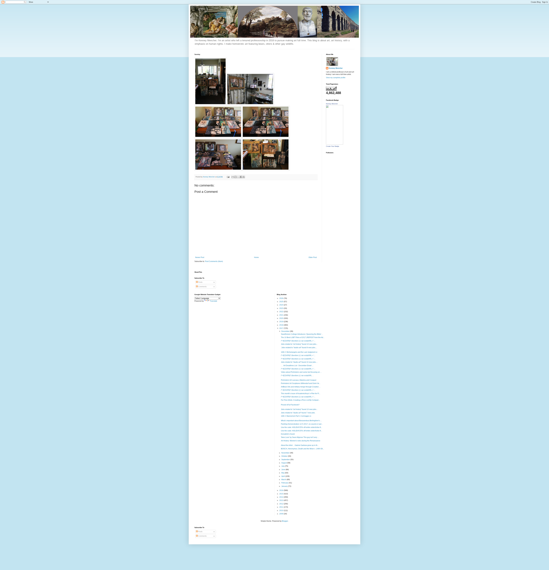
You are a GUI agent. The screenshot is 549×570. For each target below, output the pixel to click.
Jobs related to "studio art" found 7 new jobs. (298, 413)
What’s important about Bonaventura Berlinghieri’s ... (301, 421)
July (283, 466)
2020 (281, 318)
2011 (281, 507)
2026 (281, 298)
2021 (281, 315)
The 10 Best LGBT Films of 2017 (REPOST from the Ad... (302, 337)
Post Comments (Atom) (214, 261)
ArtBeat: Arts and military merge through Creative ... (300, 387)
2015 (281, 494)
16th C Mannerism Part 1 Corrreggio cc (296, 416)
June (283, 470)
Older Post (313, 257)
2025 (281, 302)
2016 (281, 490)
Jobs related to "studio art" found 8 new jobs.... (299, 348)
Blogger (285, 521)
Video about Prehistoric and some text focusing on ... (301, 372)
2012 (281, 504)
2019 (281, 322)
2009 (281, 514)
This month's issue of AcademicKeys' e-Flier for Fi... (300, 394)
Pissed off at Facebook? (290, 405)
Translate (213, 301)
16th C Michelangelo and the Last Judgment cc (299, 352)
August (284, 463)
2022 (281, 312)
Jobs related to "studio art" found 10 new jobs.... (299, 362)
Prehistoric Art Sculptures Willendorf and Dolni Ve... (300, 383)
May (283, 473)
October (284, 456)
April (283, 476)
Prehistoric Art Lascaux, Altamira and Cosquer (298, 380)
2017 (281, 328)
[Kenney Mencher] (334, 144)
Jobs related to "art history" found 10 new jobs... (299, 344)
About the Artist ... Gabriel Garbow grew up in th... (300, 445)
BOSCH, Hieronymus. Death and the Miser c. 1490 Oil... (302, 449)
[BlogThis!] (235, 176)
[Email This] (232, 176)
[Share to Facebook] (240, 176)
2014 (281, 497)
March (284, 480)
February (285, 483)
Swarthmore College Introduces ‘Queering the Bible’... (302, 334)
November (285, 453)
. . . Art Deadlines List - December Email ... (297, 366)
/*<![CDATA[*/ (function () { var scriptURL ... (297, 376)
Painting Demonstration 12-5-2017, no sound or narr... (302, 424)
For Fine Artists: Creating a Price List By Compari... (300, 400)
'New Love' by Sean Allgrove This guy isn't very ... (300, 437)
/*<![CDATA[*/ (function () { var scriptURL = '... (298, 341)
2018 (281, 325)
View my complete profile (335, 78)
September (285, 460)
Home (256, 257)
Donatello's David (288, 434)
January (284, 486)
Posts (200, 282)
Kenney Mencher (336, 68)
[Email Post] (228, 177)
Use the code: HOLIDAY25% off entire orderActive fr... (301, 427)
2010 (281, 511)
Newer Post (199, 257)
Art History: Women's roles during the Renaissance (300, 441)
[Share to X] (238, 176)
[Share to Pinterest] (243, 176)
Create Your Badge (332, 146)
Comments (202, 287)
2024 (281, 305)
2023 (281, 308)
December (285, 331)
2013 (281, 500)
